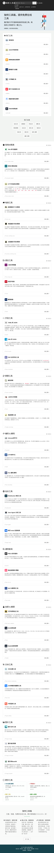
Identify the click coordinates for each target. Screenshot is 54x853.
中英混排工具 (12, 703)
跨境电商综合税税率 (14, 59)
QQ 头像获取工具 (13, 588)
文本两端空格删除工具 (14, 685)
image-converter (9, 755)
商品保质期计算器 (13, 570)
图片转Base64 (12, 761)
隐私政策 (32, 848)
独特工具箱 (27, 847)
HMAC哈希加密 (13, 108)
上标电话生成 (27, 6)
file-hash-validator (10, 623)
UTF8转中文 (11, 454)
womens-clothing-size (11, 253)
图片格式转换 (12, 743)
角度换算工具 (12, 415)
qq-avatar (8, 600)
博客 (25, 848)
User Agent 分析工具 (14, 512)
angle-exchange (9, 427)
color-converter (9, 392)
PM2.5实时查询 (12, 553)
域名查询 (11, 40)
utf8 (7, 466)
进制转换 (17, 8)
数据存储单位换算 (14, 99)
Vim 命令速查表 (12, 149)
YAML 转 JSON (12, 322)
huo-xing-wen (9, 276)
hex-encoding (9, 484)
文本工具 (24, 128)
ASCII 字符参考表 (13, 50)
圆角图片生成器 (13, 69)
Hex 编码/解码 (12, 472)
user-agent (8, 524)
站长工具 (16, 123)
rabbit (7, 658)
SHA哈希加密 (12, 628)
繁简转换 (10, 299)
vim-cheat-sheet (9, 161)
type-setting (8, 715)
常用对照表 (16, 128)
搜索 (34, 3)
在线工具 (17, 848)
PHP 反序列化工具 (13, 357)
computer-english (10, 178)
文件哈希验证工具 (13, 611)
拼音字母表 (11, 281)
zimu (7, 293)
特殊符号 (16, 6)
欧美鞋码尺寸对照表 (14, 207)
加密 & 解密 (34, 132)
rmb (7, 409)
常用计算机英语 (12, 166)
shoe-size (8, 219)
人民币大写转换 (12, 397)
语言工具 (26, 132)
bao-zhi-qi (8, 582)
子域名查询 (29, 850)
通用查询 (23, 123)
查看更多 (49, 145)
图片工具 (31, 128)
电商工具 (38, 128)
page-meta (8, 542)
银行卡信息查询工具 (14, 89)
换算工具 (38, 123)
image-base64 (9, 773)
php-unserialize (9, 369)
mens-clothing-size (10, 235)
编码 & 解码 (27, 136)
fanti (7, 311)
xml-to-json (8, 351)
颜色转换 (10, 380)
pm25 (7, 565)
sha (7, 640)
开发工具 (31, 123)
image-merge (9, 738)
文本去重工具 (12, 669)
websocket (8, 507)
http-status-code (10, 196)
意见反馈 (28, 848)
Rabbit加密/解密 (13, 646)
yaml (7, 334)
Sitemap (36, 848)
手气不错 (27, 839)
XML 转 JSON (12, 339)
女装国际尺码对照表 (14, 241)
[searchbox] (24, 3)
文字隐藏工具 (12, 79)
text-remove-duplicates (11, 681)
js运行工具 (21, 6)
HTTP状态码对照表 (13, 184)
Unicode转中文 (12, 438)
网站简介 (21, 848)
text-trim (8, 697)
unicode (7, 450)
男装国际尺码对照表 (14, 223)
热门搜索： (17, 5)
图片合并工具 (12, 726)
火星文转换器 (12, 265)
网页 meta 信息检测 (14, 530)
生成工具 (19, 132)
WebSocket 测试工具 (14, 496)
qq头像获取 (33, 6)
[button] (40, 3)
